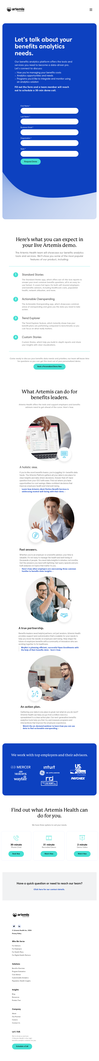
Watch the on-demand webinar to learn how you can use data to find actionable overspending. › (49, 727)
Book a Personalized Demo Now (49, 367)
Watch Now (49, 854)
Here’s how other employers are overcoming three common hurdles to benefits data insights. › (49, 570)
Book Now (16, 854)
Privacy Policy (16, 933)
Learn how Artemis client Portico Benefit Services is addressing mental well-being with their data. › (45, 490)
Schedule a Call (22, 1046)
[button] (91, 10)
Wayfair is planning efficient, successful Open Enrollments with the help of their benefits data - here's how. (50, 649)
